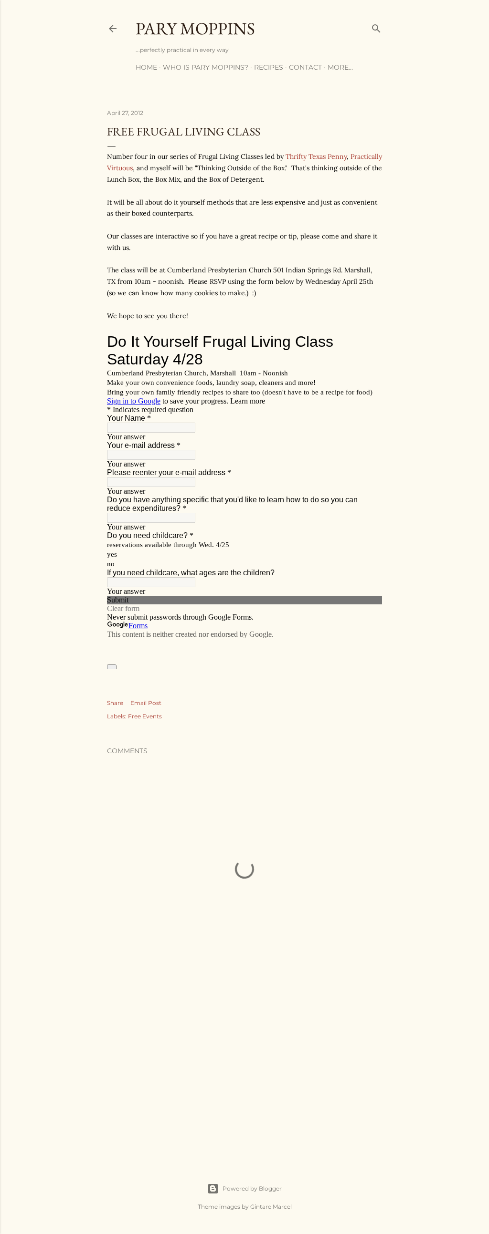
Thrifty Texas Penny (316, 156)
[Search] (376, 26)
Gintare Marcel (271, 1206)
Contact (305, 67)
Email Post (145, 702)
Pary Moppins (195, 28)
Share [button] (115, 702)
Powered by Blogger (252, 1188)
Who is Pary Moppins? (205, 67)
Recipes (268, 67)
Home (146, 67)
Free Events (145, 716)
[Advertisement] (244, 1068)
